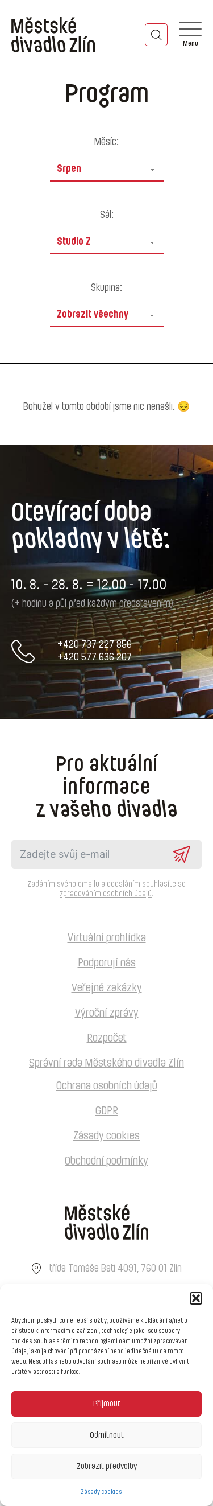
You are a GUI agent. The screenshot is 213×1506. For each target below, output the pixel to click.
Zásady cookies (101, 1491)
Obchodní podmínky (106, 1161)
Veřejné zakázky (107, 988)
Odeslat (181, 854)
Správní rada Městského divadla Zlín (106, 1063)
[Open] (190, 35)
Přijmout (106, 1404)
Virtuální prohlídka (107, 938)
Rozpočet (107, 1038)
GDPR (106, 1111)
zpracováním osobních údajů (106, 894)
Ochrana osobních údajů (106, 1086)
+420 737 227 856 (94, 645)
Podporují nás (107, 963)
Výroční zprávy (107, 1013)
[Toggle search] (156, 34)
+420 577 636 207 (94, 657)
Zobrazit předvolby (107, 1466)
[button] (196, 1298)
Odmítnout (107, 1435)
